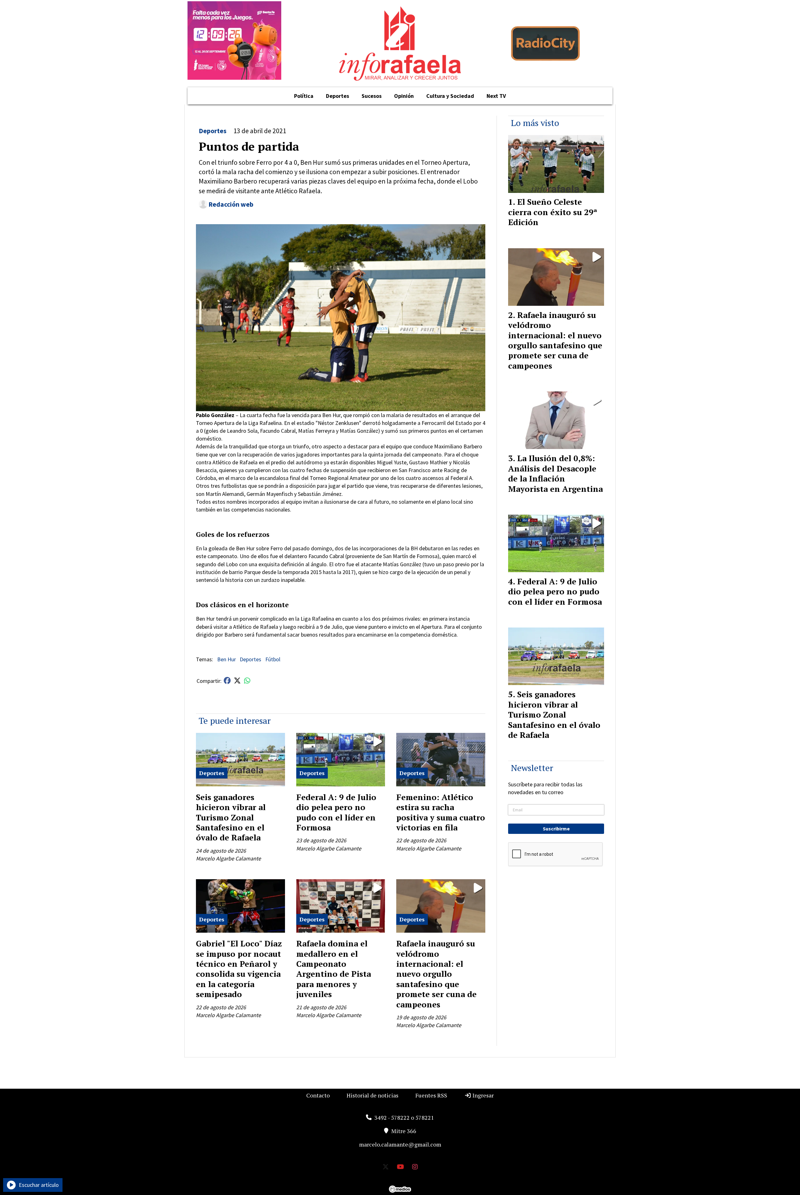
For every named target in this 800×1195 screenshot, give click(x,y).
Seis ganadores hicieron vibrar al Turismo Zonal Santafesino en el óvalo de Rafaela (231, 817)
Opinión (404, 95)
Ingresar (482, 1095)
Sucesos (372, 95)
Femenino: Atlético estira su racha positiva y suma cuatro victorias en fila (440, 812)
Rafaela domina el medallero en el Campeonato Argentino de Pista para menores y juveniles (333, 968)
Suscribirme (556, 828)
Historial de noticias (372, 1095)
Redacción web (230, 204)
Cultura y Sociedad (450, 95)
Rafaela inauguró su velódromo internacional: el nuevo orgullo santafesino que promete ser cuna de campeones (436, 973)
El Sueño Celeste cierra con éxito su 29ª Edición (552, 211)
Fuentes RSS (431, 1095)
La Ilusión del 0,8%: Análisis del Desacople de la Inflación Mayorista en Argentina (555, 473)
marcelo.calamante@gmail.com (400, 1144)
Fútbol (272, 659)
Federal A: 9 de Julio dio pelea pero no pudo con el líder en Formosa (336, 812)
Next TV (496, 95)
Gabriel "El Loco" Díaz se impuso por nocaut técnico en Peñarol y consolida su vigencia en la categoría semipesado (239, 968)
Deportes (337, 95)
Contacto (318, 1095)
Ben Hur (226, 659)
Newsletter (532, 768)
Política (303, 95)
